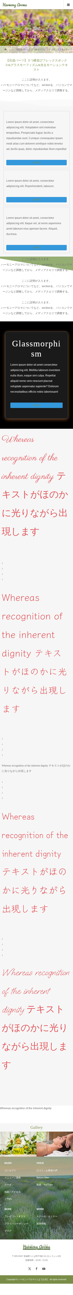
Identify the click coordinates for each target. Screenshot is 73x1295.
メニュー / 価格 (12, 1177)
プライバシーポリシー (16, 1223)
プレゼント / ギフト (14, 1216)
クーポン (9, 1184)
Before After (42, 1177)
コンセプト (10, 1170)
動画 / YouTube (44, 1184)
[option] (41, 1144)
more (36, 162)
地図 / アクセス (12, 1192)
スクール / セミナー (47, 1216)
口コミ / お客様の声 (47, 1170)
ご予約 (8, 1199)
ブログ (8, 1230)
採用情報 (41, 1223)
